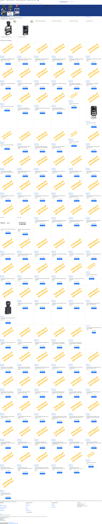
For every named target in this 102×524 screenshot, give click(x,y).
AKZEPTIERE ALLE (10, 523)
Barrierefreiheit (28, 510)
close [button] (1, 514)
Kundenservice (53, 507)
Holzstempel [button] (6, 3)
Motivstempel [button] (22, 3)
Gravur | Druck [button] (40, 3)
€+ (88, 16)
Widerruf (27, 508)
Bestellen (94, 332)
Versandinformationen (3, 505)
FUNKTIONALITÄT (3, 520)
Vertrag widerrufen (29, 512)
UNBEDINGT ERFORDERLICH (5, 517)
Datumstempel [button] (11, 3)
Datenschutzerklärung (12, 522)
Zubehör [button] (35, 3)
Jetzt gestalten (8, 88)
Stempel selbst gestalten (63, 1)
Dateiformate (2, 510)
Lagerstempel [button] (27, 3)
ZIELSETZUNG (3, 518)
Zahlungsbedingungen (3, 507)
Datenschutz (28, 505)
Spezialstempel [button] (31, 3)
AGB (26, 507)
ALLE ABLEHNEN (15, 523)
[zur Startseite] (0, 1)
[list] (101, 16)
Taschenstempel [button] (16, 3)
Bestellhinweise (2, 508)
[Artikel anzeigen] (8, 56)
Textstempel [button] (2, 3)
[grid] (100, 16)
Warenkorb (53, 505)
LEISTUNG (2, 519)
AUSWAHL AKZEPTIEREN (4, 523)
